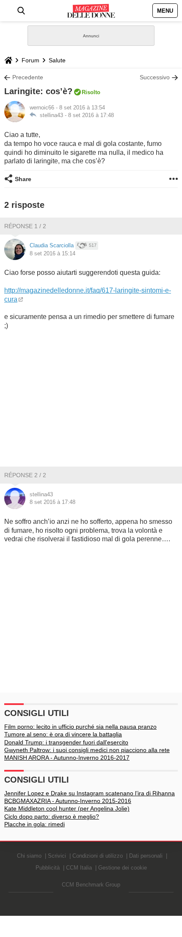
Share (23, 179)
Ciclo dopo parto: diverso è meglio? (51, 816)
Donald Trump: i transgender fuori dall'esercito (66, 742)
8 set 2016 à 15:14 (52, 253)
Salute (57, 60)
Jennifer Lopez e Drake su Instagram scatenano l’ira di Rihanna (89, 793)
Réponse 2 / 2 (25, 475)
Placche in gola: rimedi (34, 824)
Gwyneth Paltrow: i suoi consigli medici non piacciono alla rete (87, 750)
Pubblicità (48, 867)
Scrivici (57, 856)
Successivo (155, 77)
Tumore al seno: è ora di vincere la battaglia (63, 734)
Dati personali (146, 856)
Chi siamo (29, 856)
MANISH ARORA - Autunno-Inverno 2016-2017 (67, 757)
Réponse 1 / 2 (25, 226)
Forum (30, 60)
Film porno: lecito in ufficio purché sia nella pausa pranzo (80, 726)
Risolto (91, 92)
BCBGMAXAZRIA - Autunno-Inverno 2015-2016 (67, 800)
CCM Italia (79, 867)
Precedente (27, 77)
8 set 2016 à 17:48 (91, 115)
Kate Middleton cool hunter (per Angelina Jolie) (67, 808)
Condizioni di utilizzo (97, 856)
